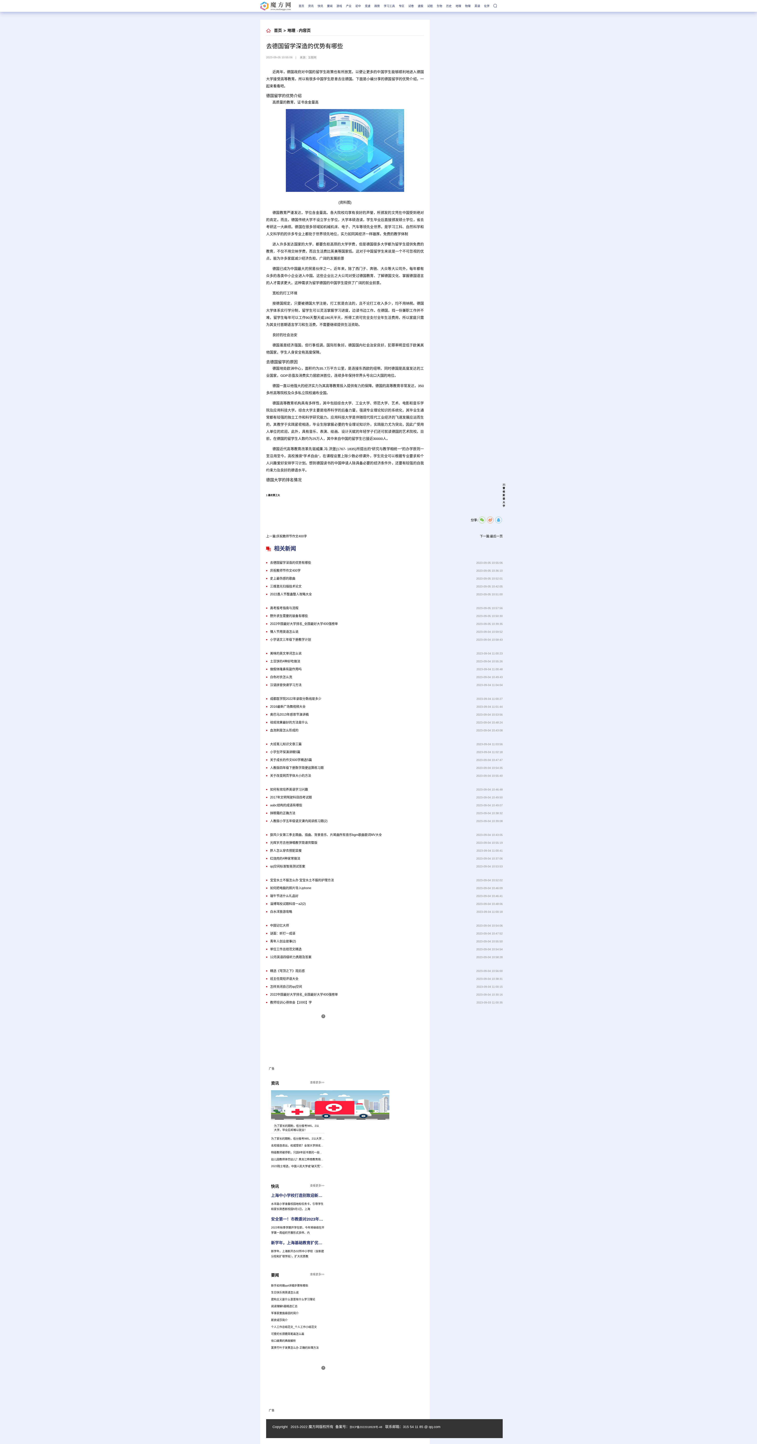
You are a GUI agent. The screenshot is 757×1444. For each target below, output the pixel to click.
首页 (301, 5)
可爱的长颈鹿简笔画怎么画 (287, 1333)
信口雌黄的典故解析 (283, 1340)
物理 (468, 5)
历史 (449, 5)
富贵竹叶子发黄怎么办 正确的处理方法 (295, 1347)
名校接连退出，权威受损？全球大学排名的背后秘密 (303, 1145)
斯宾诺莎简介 (279, 1320)
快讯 (320, 5)
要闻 (330, 5)
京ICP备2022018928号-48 (366, 1427)
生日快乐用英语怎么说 (285, 1292)
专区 (401, 5)
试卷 (411, 5)
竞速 (367, 5)
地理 (458, 5)
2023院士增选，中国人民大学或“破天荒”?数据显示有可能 (306, 1166)
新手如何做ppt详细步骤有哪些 (289, 1285)
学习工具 (389, 5)
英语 (477, 5)
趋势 (377, 5)
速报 (420, 5)
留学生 (397, 513)
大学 (386, 513)
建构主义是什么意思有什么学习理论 (293, 1299)
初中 (358, 5)
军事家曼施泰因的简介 (285, 1313)
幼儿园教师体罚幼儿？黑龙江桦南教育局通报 (298, 1159)
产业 (348, 5)
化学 (486, 5)
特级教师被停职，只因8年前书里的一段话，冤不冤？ (303, 1152)
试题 (430, 5)
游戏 (339, 5)
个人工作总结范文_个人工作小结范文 (294, 1326)
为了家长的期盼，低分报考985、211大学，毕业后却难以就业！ (310, 1138)
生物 (439, 5)
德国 (377, 513)
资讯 (311, 5)
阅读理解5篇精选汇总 (284, 1306)
